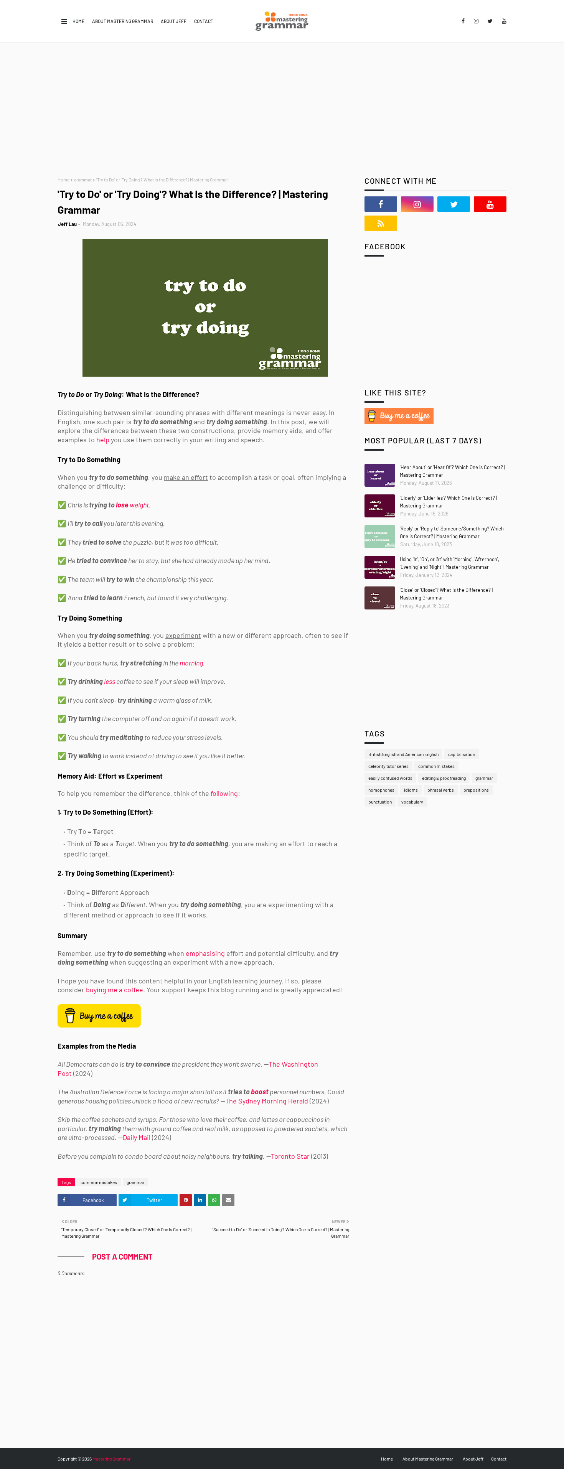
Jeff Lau (67, 224)
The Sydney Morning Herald (266, 1101)
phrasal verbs (440, 789)
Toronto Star (290, 1156)
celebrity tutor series (388, 766)
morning (191, 663)
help (102, 439)
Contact (203, 21)
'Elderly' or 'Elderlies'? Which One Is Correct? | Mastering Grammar (448, 502)
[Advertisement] (282, 100)
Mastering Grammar (111, 1458)
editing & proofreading (444, 778)
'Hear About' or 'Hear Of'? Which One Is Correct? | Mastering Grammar (452, 471)
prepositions (476, 789)
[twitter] (490, 21)
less (109, 681)
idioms (411, 789)
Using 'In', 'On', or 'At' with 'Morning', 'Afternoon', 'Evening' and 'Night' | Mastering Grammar (449, 563)
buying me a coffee (114, 989)
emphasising (205, 953)
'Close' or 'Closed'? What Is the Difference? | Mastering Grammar (446, 594)
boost (260, 1091)
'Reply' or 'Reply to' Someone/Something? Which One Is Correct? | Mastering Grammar (452, 532)
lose (122, 505)
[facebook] (463, 21)
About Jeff (173, 21)
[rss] (380, 223)
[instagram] (476, 21)
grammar (83, 179)
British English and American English (403, 754)
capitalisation (461, 754)
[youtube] (502, 21)
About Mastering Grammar (122, 21)
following (224, 793)
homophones (381, 789)
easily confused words (390, 778)
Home (78, 21)
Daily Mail (136, 1137)
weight (139, 505)
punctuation (380, 801)
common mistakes (99, 1182)
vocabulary (412, 801)
